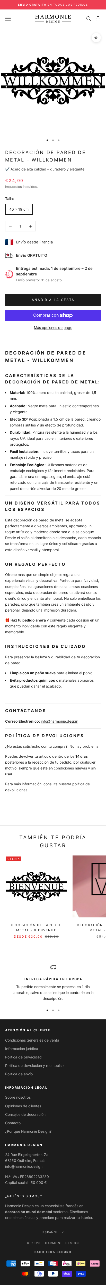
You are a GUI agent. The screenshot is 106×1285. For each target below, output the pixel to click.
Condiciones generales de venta (32, 1040)
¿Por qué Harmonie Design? (28, 1131)
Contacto (13, 1123)
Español (50, 1232)
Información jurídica (21, 1048)
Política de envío (19, 1074)
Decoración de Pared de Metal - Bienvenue (36, 927)
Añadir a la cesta (53, 300)
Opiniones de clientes (23, 1106)
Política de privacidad (23, 1057)
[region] (53, 983)
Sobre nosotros (18, 1097)
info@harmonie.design (59, 721)
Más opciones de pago (53, 327)
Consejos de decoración (25, 1114)
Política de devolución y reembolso (34, 1065)
